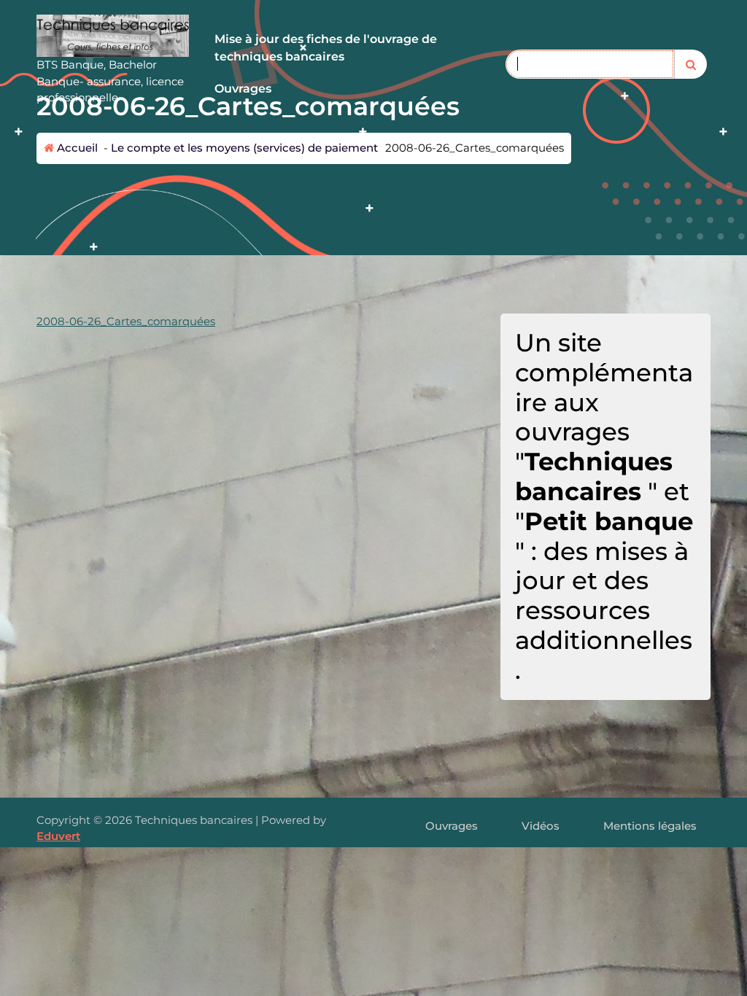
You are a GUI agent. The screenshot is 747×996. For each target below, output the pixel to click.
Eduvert (58, 836)
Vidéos (541, 826)
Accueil (76, 148)
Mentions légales (650, 826)
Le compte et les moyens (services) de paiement (244, 148)
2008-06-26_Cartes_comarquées (125, 321)
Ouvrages (242, 89)
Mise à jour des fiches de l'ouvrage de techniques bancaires (325, 47)
